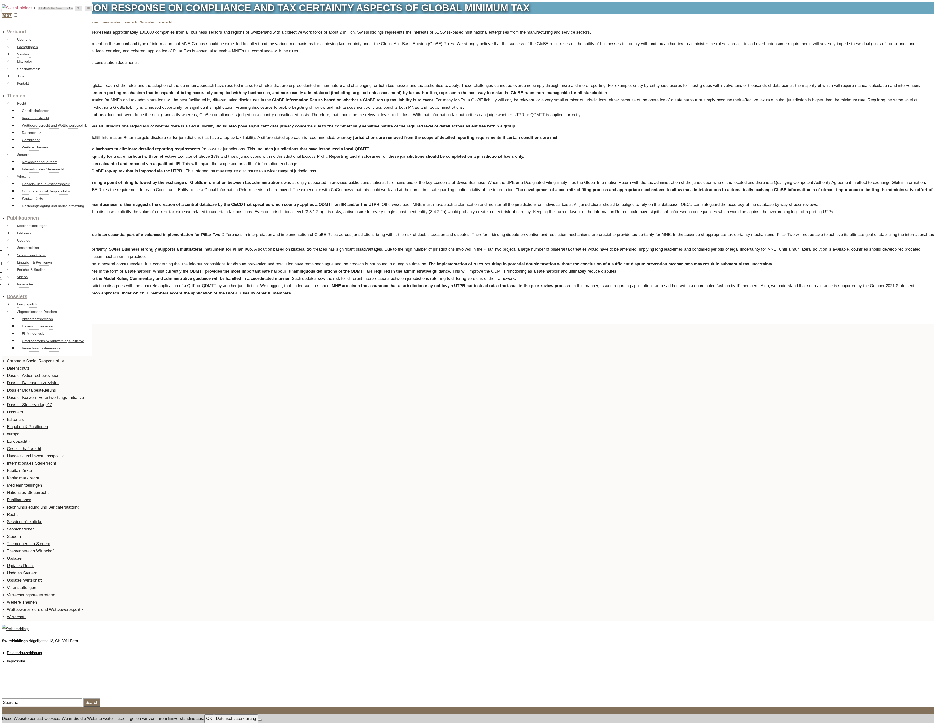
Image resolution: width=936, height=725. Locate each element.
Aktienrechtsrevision (37, 319)
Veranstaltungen (21, 587)
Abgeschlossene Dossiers (37, 312)
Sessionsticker (28, 248)
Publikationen (23, 218)
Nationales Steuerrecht (39, 162)
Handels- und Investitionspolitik (46, 184)
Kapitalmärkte (32, 198)
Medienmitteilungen (32, 226)
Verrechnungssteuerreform (42, 348)
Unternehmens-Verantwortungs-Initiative (53, 341)
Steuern (23, 155)
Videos (22, 277)
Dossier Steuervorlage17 (29, 404)
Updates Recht (20, 565)
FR (88, 8)
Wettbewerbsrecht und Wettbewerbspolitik (54, 125)
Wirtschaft (24, 176)
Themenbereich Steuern (28, 543)
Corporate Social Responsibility (46, 191)
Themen (16, 95)
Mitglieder (24, 61)
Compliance (31, 140)
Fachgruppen (27, 47)
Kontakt (23, 83)
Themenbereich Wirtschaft (31, 551)
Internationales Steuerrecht (43, 169)
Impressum (16, 661)
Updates (23, 240)
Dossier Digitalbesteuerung (31, 390)
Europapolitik (27, 304)
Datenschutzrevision (37, 326)
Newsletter (25, 284)
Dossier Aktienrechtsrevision (33, 375)
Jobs (20, 76)
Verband (16, 31)
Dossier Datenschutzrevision (33, 383)
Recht (21, 103)
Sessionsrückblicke (31, 255)
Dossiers (17, 296)
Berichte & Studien (31, 270)
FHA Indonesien (34, 333)
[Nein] (260, 720)
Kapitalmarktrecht (35, 118)
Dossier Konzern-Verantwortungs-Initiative (45, 397)
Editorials (24, 233)
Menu (7, 15)
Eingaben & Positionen (34, 262)
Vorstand (24, 54)
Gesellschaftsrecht (36, 111)
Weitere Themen (35, 147)
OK (209, 718)
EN (78, 8)
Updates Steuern (22, 573)
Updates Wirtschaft (24, 580)
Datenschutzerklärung (24, 653)
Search (91, 702)
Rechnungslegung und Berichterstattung (53, 206)
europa (13, 434)
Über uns (24, 39)
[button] (15, 15)
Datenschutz (31, 133)
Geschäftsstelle (29, 69)
